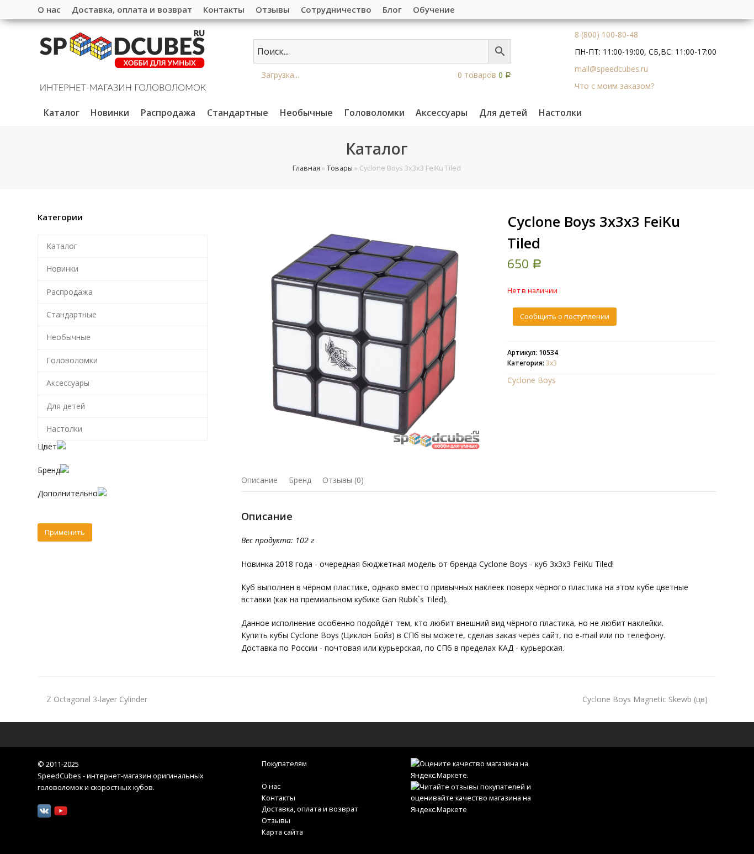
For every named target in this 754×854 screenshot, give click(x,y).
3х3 (551, 363)
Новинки (62, 268)
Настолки (64, 428)
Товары (340, 168)
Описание (259, 480)
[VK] (44, 811)
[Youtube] (60, 811)
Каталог (61, 246)
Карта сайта (282, 832)
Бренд (300, 480)
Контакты (278, 798)
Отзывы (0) (343, 480)
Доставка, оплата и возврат (310, 809)
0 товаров (483, 75)
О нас (271, 786)
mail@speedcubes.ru (611, 68)
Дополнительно (68, 493)
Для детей (65, 406)
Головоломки (72, 360)
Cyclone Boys (531, 380)
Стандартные (71, 314)
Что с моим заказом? (614, 86)
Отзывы (276, 820)
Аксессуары (67, 383)
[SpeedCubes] (123, 59)
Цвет (47, 446)
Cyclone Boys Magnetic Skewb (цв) (645, 699)
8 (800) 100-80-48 (606, 34)
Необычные (68, 337)
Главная (306, 168)
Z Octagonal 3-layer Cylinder (96, 699)
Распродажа (69, 292)
